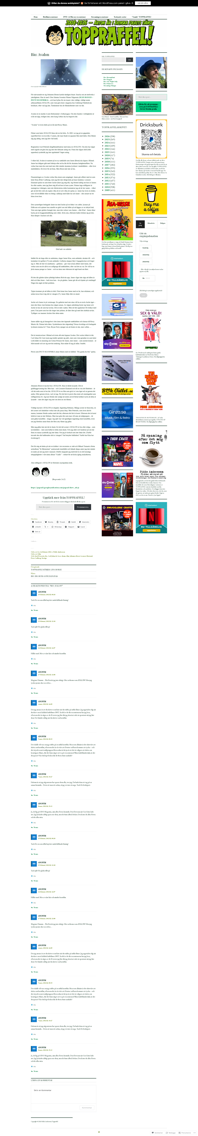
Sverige (44, 558)
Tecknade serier (120, 17)
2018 (107, 161)
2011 (107, 183)
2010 (107, 187)
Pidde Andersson (59, 552)
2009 (107, 190)
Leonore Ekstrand (86, 556)
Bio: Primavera (108, 84)
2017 (107, 164)
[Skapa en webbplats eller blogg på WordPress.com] (99, 1132)
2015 (107, 171)
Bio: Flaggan (108, 79)
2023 (107, 145)
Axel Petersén (39, 556)
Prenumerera (82, 507)
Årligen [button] (162, 223)
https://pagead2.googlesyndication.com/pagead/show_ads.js (55, 487)
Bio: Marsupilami (109, 77)
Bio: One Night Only (110, 82)
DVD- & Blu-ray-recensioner (74, 17)
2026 (107, 136)
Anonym (42, 618)
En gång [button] (140, 224)
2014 (107, 174)
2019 (107, 158)
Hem (35, 17)
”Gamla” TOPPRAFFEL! (141, 17)
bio (46, 556)
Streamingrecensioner (99, 17)
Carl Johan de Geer (54, 556)
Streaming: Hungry (110, 86)
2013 (107, 177)
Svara (36, 610)
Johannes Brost (75, 556)
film (39, 554)
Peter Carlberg (36, 558)
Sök (129, 60)
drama (64, 556)
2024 (107, 142)
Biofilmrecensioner (50, 17)
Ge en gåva (143, 3)
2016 (107, 168)
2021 (107, 152)
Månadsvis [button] (151, 223)
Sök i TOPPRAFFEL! (108, 56)
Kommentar (87, 1108)
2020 (107, 155)
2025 (107, 139)
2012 (107, 180)
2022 (107, 148)
